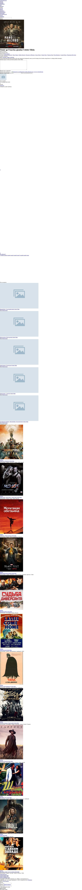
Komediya (2, 10)
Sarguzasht (2, 13)
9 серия (27, 255)
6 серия (17, 255)
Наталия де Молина (30, 55)
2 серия (4, 255)
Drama (1, 9)
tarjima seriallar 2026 (4, 876)
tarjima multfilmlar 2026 (5, 877)
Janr (1, 5)
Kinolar (1, 1)
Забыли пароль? (7, 884)
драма (8, 57)
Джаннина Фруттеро (71, 55)
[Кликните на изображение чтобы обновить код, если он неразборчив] (27, 71)
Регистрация (6, 881)
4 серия (11, 255)
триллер (4, 57)
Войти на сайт (3, 888)
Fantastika (2, 16)
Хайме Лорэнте (22, 55)
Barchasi (2, 6)
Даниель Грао (50, 55)
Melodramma (2, 12)
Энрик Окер (44, 55)
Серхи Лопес (38, 55)
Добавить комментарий (4, 73)
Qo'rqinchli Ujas (3, 14)
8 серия (24, 255)
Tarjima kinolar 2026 (4, 875)
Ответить (2, 85)
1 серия (1, 255)
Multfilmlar (2, 4)
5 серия (14, 255)
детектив (12, 57)
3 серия (8, 255)
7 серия (20, 255)
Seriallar (1, 2)
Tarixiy (1, 15)
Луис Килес (7, 53)
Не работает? (3, 254)
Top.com (3, 0)
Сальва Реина (63, 55)
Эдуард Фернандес (8, 55)
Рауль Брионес (57, 55)
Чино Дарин (15, 55)
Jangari (1, 8)
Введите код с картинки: (5, 70)
